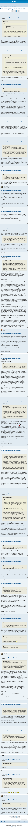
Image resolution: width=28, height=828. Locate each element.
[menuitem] (2, 4)
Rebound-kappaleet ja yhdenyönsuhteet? (12, 9)
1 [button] (13, 11)
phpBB (13, 824)
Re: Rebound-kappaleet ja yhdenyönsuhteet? (13, 17)
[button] (12, 11)
